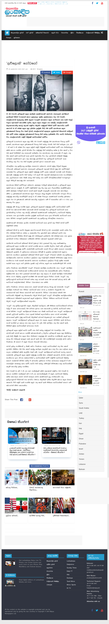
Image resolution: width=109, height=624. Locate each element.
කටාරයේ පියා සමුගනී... (62, 488)
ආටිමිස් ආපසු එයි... (37, 516)
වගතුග (8, 38)
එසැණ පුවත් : (32, 3)
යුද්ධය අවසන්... (12, 516)
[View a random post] (102, 33)
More (80, 392)
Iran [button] (80, 423)
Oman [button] (81, 439)
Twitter (57, 72)
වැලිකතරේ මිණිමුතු (93, 33)
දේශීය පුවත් (50, 564)
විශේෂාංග (79, 33)
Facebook (46, 72)
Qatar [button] (81, 398)
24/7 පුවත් (29, 33)
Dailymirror (70, 564)
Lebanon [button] (82, 464)
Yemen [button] (81, 459)
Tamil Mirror (71, 581)
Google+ (68, 72)
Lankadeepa (71, 561)
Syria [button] (81, 403)
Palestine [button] (82, 444)
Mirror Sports (71, 585)
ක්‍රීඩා (72, 33)
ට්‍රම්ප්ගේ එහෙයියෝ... (61, 516)
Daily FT (70, 571)
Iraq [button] (80, 428)
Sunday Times (72, 568)
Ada (68, 574)
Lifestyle (49, 585)
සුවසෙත (17, 38)
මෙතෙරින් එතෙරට (42, 33)
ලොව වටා (55, 33)
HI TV (69, 588)
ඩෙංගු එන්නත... (12, 488)
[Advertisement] (65, 21)
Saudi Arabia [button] (84, 408)
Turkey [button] (81, 418)
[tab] (90, 291)
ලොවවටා (50, 568)
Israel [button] (81, 449)
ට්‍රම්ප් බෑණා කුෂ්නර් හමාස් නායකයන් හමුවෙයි (52, 3)
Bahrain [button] (82, 469)
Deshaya (70, 578)
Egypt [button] (81, 434)
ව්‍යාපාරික (64, 33)
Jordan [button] (81, 454)
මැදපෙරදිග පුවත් (17, 33)
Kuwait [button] (81, 291)
